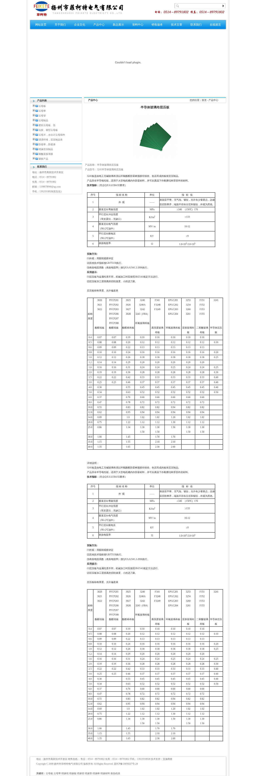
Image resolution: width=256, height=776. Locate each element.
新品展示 (118, 24)
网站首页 (40, 24)
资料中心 (137, 24)
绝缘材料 (105, 773)
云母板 (49, 773)
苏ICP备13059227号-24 (126, 763)
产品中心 (99, 24)
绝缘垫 (88, 773)
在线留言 (215, 24)
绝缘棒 (96, 773)
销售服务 (157, 24)
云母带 (57, 773)
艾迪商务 (167, 759)
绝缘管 (80, 773)
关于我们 (60, 24)
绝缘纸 (65, 773)
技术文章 (176, 24)
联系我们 (196, 24)
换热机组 (115, 773)
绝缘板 (72, 773)
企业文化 (79, 24)
